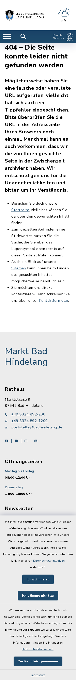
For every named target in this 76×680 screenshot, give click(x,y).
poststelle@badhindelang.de (36, 427)
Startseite (20, 209)
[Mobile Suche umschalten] (23, 36)
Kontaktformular (54, 300)
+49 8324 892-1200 (29, 420)
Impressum (38, 675)
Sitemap (18, 268)
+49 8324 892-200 (28, 414)
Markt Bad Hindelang (26, 356)
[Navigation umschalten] (7, 36)
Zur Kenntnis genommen (38, 661)
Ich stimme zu (38, 579)
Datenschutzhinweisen (49, 561)
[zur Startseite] (24, 15)
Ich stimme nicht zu (38, 595)
